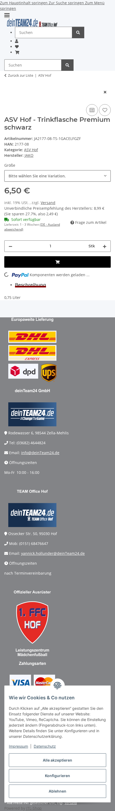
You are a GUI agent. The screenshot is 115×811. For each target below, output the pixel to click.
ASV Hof (31, 149)
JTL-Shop (34, 808)
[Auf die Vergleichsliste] (92, 110)
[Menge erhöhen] (104, 246)
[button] (16, 41)
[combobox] (57, 176)
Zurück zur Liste (20, 75)
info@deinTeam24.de (40, 452)
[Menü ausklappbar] (7, 15)
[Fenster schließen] (105, 92)
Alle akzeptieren (57, 760)
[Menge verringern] (10, 246)
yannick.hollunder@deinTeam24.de (53, 553)
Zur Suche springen (67, 2)
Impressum (18, 746)
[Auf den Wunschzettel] (105, 110)
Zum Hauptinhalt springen (24, 2)
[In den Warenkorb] (8, 83)
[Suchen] (78, 32)
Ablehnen (57, 791)
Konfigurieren (57, 775)
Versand (48, 202)
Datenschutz (45, 746)
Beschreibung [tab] (30, 284)
